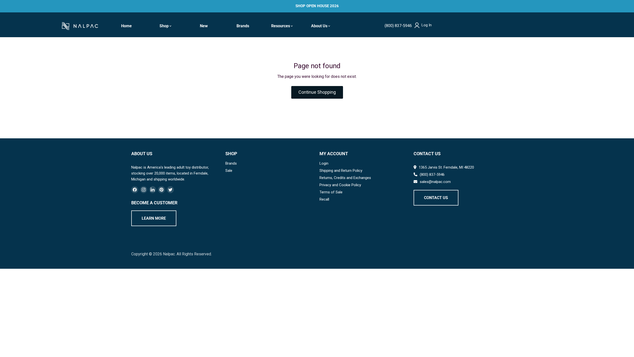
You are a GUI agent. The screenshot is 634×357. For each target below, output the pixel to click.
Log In (427, 25)
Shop (164, 26)
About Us (319, 26)
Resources (280, 26)
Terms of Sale (331, 192)
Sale (228, 170)
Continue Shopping (317, 92)
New (204, 26)
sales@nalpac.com (435, 181)
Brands (243, 26)
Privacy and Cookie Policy (340, 185)
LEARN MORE (154, 218)
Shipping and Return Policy (340, 170)
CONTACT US (436, 197)
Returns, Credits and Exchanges (345, 178)
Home (126, 26)
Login (323, 163)
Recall (324, 199)
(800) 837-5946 (398, 25)
